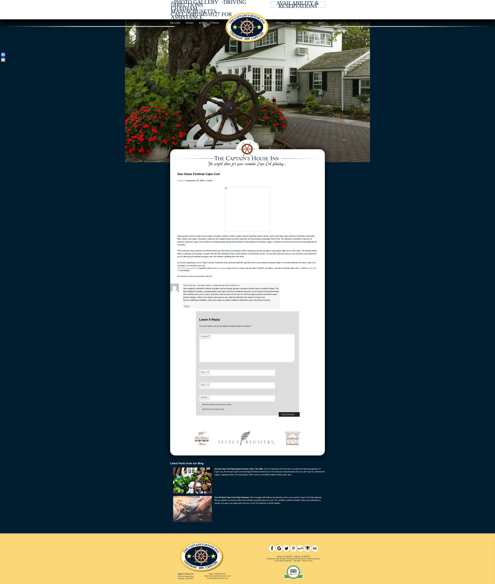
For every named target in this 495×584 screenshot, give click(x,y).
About (321, 23)
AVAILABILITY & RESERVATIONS (297, 4)
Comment (205, 336)
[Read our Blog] (300, 548)
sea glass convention (272, 251)
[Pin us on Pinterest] (293, 548)
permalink (184, 270)
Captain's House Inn (207, 268)
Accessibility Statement (283, 561)
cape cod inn (232, 268)
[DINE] (292, 450)
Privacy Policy (307, 561)
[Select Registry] (246, 450)
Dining (215, 23)
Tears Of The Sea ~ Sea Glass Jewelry (197, 285)
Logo (247, 23)
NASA (261, 268)
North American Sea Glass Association (224, 251)
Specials (280, 23)
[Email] (3, 59)
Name (205, 372)
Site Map (297, 561)
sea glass (269, 268)
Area (309, 23)
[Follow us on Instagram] (307, 548)
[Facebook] (3, 54)
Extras (203, 23)
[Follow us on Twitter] (286, 548)
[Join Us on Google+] (279, 548)
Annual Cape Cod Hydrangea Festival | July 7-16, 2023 (238, 469)
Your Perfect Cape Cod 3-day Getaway (231, 497)
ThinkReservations (313, 559)
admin (210, 180)
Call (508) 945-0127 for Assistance (201, 15)
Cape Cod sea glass (248, 268)
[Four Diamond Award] (201, 450)
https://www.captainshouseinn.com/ (217, 576)
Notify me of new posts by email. (213, 409)
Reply (187, 306)
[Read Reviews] (314, 548)
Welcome (175, 23)
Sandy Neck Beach (234, 242)
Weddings (296, 23)
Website (204, 397)
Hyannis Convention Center (252, 254)
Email (205, 384)
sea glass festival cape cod (286, 268)
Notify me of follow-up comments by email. (217, 404)
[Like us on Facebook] (272, 548)
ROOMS (189, 23)
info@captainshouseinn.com (217, 578)
